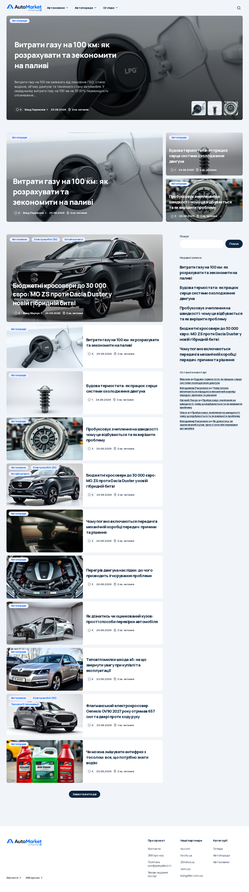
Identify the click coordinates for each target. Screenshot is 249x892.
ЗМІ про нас (32, 877)
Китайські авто (74, 239)
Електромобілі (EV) (45, 239)
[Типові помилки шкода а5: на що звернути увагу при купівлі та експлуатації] (44, 669)
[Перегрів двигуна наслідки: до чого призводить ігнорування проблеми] (44, 577)
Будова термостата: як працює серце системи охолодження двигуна (209, 293)
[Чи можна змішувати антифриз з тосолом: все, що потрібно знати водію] (44, 761)
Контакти (12, 877)
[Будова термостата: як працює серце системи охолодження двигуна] (124, 68)
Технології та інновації (25, 704)
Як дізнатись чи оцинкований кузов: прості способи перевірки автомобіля (209, 424)
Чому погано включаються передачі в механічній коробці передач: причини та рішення (208, 354)
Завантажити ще (84, 794)
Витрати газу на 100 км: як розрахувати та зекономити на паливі (208, 272)
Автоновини (19, 239)
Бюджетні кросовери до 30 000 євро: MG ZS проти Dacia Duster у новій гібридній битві (211, 334)
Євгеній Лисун (189, 400)
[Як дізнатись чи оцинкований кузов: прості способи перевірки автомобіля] (44, 623)
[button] (238, 8)
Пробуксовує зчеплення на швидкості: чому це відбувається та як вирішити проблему (211, 313)
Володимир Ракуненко (194, 387)
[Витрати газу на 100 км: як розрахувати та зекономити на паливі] (84, 177)
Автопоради (19, 20)
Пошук (184, 236)
